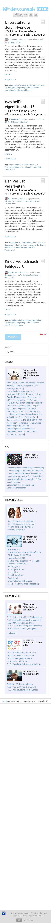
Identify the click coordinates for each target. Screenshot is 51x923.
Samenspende (24, 423)
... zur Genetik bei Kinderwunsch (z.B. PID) (24, 479)
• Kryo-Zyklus (12, 572)
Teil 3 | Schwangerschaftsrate (19, 658)
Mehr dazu (28, 920)
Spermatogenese (14, 429)
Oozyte (28, 417)
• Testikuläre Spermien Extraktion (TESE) (24, 552)
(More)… (8, 74)
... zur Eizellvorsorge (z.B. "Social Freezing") (25, 476)
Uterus (33, 431)
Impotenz (22, 408)
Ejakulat (22, 394)
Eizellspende (12, 394)
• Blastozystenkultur (15, 569)
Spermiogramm (28, 429)
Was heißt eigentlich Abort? (25, 108)
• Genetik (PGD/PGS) (15, 575)
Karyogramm (35, 411)
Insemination (12, 411)
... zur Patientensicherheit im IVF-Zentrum (24, 473)
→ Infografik (12, 633)
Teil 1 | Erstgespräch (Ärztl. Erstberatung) (24, 617)
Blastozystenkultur (15, 388)
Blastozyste (33, 386)
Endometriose (34, 397)
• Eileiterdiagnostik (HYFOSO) (19, 555)
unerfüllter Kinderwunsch (14, 325)
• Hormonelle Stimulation (17, 564)
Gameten (28, 403)
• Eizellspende (13, 578)
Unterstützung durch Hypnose (25, 28)
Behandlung (15, 122)
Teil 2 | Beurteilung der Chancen (20, 655)
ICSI (33, 406)
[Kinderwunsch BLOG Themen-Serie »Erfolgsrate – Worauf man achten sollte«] (14, 649)
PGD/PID (33, 420)
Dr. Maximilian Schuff (16, 119)
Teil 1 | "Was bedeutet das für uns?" (21, 653)
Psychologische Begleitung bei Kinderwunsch (22, 88)
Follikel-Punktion (30, 400)
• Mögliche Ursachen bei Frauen (20, 521)
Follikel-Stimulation (15, 403)
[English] (45, 334)
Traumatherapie (20, 247)
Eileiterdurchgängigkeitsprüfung (20, 391)
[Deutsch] (41, 334)
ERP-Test (10, 400)
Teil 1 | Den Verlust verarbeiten (20, 684)
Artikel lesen (10, 79)
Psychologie (15, 42)
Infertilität (32, 408)
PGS (40, 420)
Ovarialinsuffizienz (15, 420)
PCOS (26, 420)
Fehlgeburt (19, 165)
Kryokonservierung (24, 414)
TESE (20, 431)
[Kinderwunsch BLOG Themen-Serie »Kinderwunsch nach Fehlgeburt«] (14, 680)
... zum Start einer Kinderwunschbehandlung (25, 468)
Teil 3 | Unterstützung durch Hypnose (22, 690)
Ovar (35, 417)
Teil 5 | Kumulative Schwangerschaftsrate (24, 664)
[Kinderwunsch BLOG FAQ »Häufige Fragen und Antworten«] (14, 464)
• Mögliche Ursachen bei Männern (21, 524)
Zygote (21, 434)
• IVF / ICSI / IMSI (13, 567)
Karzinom (10, 414)
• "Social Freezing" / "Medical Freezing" (23, 584)
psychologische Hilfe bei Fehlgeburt (18, 90)
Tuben (26, 431)
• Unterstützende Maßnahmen (19, 581)
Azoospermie (21, 386)
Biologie (24, 122)
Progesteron (12, 423)
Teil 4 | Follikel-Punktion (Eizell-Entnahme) (24, 626)
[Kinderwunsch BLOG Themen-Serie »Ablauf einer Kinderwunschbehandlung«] (14, 614)
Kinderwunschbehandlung (23, 167)
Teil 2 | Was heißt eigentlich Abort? (21, 687)
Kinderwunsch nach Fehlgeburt (33, 85)
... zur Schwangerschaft (16, 488)
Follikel (19, 400)
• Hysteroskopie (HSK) (16, 558)
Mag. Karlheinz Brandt (16, 40)
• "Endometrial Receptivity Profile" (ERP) (23, 561)
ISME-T (22, 411)
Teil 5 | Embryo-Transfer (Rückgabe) (21, 629)
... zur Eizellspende (15, 482)
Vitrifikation (11, 434)
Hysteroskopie (24, 406)
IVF (27, 411)
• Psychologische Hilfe (16, 530)
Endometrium (20, 397)
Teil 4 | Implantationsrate (17, 661)
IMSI (38, 406)
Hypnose (18, 85)
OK (19, 920)
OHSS (21, 417)
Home (4, 701)
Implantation (12, 408)
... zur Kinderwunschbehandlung (20, 485)
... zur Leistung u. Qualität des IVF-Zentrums (25, 470)
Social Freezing (22, 426)
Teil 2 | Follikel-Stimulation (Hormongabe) (24, 620)
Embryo (30, 394)
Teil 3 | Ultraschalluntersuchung (20, 623)
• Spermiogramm (13, 549)
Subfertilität (12, 431)
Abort (11, 85)
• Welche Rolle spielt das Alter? (20, 527)
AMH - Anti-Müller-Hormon (24, 383)
